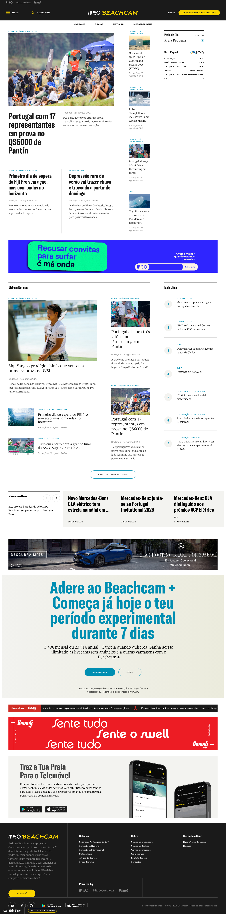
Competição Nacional (50, 439)
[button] (47, 498)
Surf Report (171, 52)
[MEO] (9, 2)
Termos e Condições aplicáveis (92, 688)
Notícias (187, 846)
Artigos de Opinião (88, 858)
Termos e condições (141, 850)
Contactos (136, 862)
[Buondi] (37, 2)
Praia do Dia (171, 35)
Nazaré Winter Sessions (194, 842)
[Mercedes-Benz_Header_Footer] (23, 2)
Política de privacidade (142, 842)
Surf (131, 192)
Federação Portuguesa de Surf (94, 842)
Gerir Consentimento (152, 906)
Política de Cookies (140, 846)
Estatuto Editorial (139, 858)
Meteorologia (77, 170)
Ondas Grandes (86, 862)
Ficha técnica (137, 854)
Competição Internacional (23, 31)
